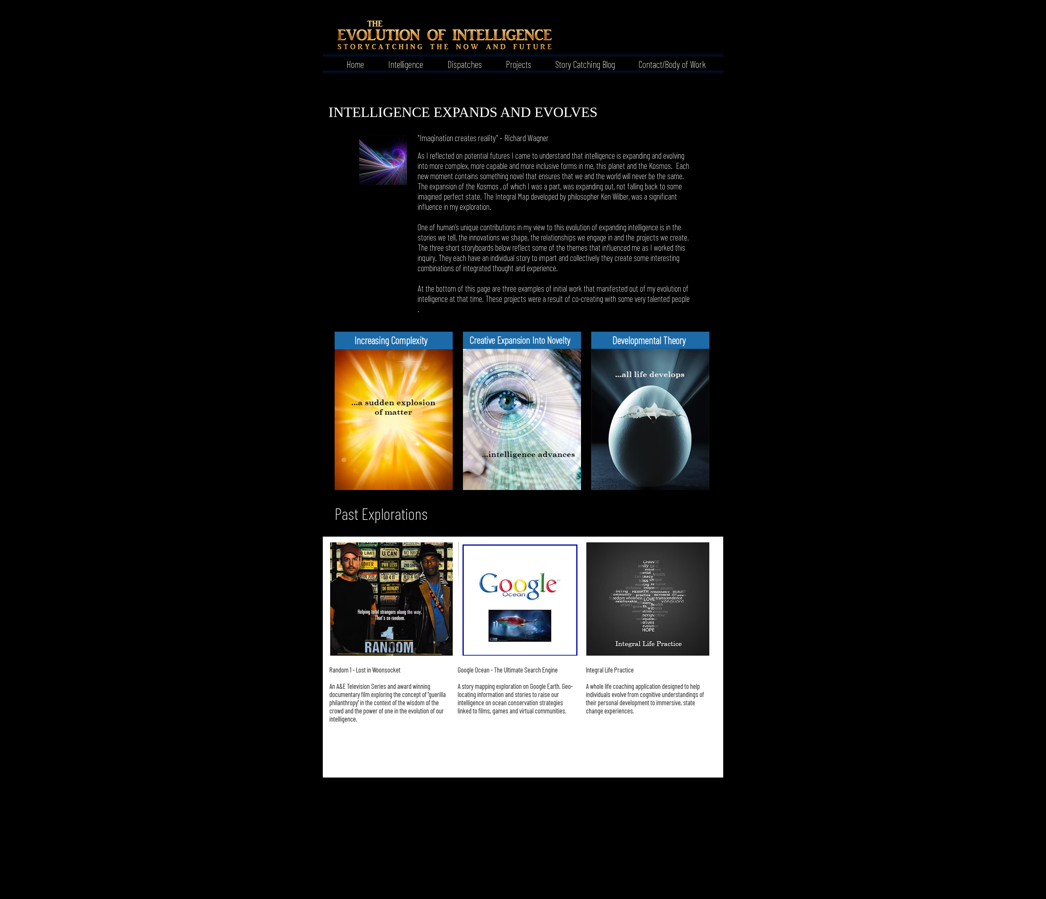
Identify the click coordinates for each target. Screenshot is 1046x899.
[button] (399, 63)
